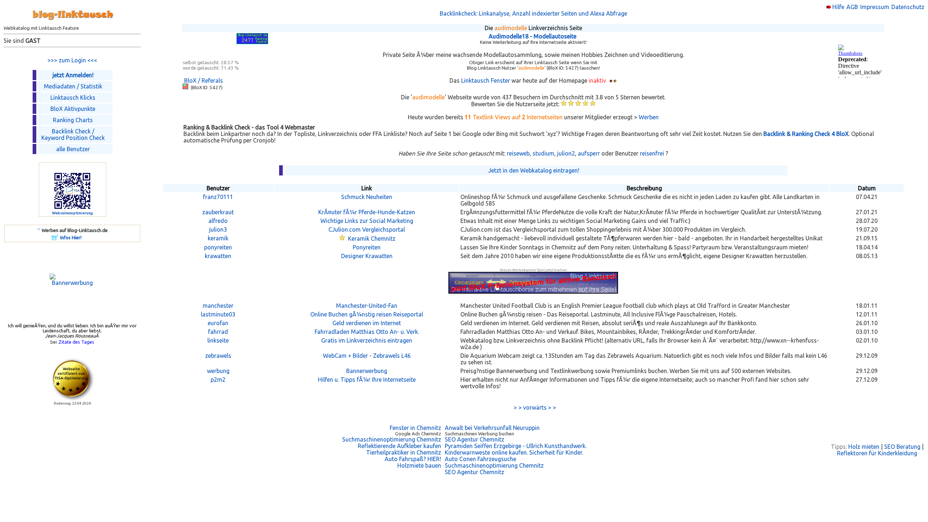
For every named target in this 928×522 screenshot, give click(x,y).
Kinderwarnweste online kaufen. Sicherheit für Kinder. (514, 452)
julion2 (566, 153)
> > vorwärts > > (533, 407)
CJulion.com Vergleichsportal (366, 229)
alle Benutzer (73, 149)
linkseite (218, 340)
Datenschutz (907, 7)
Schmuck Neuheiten (366, 197)
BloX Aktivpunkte (72, 108)
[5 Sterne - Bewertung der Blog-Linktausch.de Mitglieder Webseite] (593, 104)
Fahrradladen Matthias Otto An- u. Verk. (367, 331)
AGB (852, 7)
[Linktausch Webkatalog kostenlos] (72, 23)
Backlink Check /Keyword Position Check (73, 134)
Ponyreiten (367, 247)
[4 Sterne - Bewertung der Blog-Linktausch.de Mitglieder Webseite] (585, 104)
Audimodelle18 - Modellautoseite (532, 36)
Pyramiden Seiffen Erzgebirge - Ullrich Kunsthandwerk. (516, 446)
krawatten (218, 256)
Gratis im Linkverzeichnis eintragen (366, 340)
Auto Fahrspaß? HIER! (413, 459)
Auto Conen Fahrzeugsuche (480, 459)
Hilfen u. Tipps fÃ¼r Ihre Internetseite (367, 379)
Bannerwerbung (366, 371)
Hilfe (838, 7)
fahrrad (218, 331)
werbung (218, 371)
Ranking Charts (73, 120)
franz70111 (218, 197)
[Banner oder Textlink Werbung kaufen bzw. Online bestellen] (55, 238)
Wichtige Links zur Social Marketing (366, 221)
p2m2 (218, 379)
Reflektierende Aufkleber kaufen (399, 446)
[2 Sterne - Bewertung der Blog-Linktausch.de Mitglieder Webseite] (571, 104)
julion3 (218, 229)
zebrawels (218, 355)
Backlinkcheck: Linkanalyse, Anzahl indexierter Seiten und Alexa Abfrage (533, 13)
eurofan (218, 323)
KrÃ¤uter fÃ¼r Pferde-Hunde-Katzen (366, 212)
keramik (218, 238)
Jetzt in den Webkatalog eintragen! (533, 170)
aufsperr (589, 153)
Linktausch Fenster (485, 80)
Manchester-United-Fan (366, 305)
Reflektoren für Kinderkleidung (877, 453)
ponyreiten (218, 247)
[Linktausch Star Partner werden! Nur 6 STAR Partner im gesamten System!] (342, 238)
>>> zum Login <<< (72, 60)
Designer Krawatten (367, 256)
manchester (218, 305)
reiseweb (518, 153)
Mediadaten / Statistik (73, 86)
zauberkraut (218, 212)
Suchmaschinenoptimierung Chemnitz (391, 439)
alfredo (218, 221)
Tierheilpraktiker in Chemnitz (403, 452)
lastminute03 (218, 314)
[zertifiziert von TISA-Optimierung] (72, 399)
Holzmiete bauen (419, 465)
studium (543, 153)
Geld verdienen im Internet (366, 323)
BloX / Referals (203, 80)
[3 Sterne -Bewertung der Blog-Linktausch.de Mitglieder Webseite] (578, 104)
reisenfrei (652, 153)
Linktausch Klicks (72, 97)
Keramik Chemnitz (371, 238)
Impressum (874, 7)
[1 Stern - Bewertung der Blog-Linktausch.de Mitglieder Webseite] (564, 104)
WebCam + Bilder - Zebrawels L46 (367, 355)
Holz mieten (863, 446)
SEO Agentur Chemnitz (474, 439)
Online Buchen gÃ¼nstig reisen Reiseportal (366, 314)
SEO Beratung (902, 446)
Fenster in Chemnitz (415, 427)
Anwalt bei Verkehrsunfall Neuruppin (492, 427)
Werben (649, 117)
